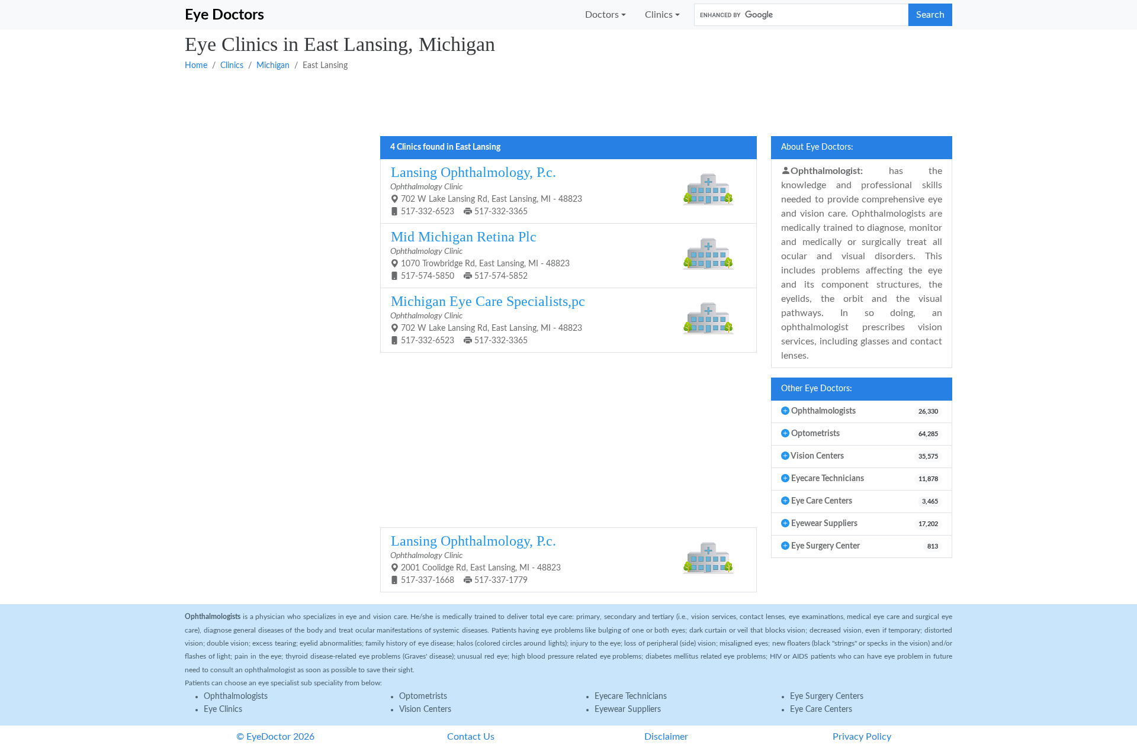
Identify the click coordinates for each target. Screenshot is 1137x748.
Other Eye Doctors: (816, 389)
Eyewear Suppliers (628, 709)
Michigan (273, 66)
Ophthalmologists (236, 696)
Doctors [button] (602, 15)
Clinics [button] (659, 15)
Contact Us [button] (470, 736)
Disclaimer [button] (666, 736)
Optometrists (423, 696)
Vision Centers (425, 709)
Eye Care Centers (821, 709)
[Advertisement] (540, 102)
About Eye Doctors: (817, 147)
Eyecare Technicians (631, 696)
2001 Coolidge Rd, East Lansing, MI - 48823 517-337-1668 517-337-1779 (475, 559)
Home (196, 66)
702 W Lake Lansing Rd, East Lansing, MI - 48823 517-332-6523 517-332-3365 (486, 190)
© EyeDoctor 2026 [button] (275, 736)
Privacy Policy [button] (862, 736)
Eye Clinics (223, 709)
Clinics (231, 66)
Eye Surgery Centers (826, 696)
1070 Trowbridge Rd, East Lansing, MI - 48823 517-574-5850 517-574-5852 (480, 254)
